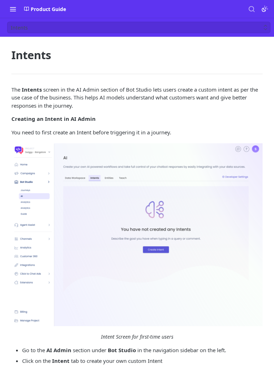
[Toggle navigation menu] (13, 9)
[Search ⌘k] (251, 9)
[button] (137, 234)
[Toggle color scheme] (264, 9)
